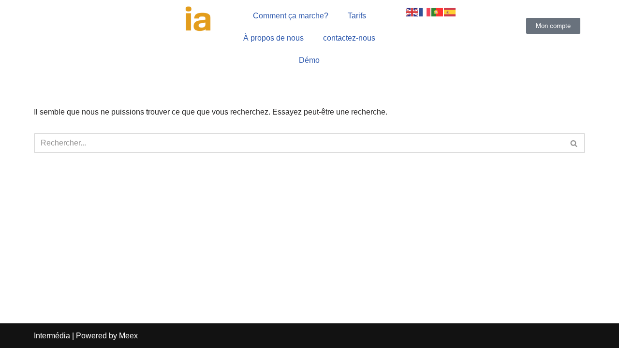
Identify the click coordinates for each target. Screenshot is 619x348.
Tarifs (357, 16)
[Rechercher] (574, 143)
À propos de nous (273, 38)
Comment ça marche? (290, 16)
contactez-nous (349, 38)
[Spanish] (450, 11)
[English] (412, 11)
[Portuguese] (437, 11)
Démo (309, 60)
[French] (425, 11)
